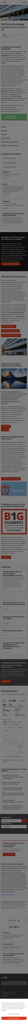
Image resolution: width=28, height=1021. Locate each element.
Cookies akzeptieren (14, 1018)
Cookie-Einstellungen (14, 1014)
